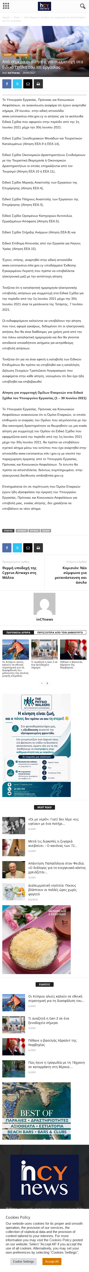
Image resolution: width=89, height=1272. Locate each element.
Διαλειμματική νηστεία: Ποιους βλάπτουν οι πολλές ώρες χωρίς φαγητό (52, 889)
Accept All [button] (52, 1261)
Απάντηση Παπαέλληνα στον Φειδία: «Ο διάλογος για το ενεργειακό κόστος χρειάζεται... (57, 867)
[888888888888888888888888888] (44, 745)
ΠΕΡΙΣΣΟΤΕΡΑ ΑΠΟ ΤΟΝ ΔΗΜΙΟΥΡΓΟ (60, 632)
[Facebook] (6, 83)
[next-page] (47, 683)
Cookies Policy (60, 1240)
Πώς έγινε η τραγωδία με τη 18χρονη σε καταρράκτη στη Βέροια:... (56, 1064)
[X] (17, 83)
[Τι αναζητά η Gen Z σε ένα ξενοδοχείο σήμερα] (44, 649)
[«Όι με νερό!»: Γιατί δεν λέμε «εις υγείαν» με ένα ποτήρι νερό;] (13, 825)
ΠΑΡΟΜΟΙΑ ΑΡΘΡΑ (18, 632)
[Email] (27, 83)
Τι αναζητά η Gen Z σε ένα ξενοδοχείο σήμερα (44, 664)
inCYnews (14, 72)
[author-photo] (44, 604)
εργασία (34, 530)
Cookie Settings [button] (23, 1261)
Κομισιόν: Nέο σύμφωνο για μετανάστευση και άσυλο (71, 575)
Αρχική (5, 17)
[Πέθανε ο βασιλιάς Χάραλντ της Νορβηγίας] (73, 649)
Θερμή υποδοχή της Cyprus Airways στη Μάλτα (19, 572)
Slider (17, 17)
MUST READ (44, 807)
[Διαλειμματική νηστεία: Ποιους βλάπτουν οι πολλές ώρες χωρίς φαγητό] (13, 891)
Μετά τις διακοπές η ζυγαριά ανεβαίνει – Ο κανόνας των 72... (52, 843)
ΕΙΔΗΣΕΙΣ (33, 899)
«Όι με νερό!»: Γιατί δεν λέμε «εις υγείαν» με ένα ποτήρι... (53, 821)
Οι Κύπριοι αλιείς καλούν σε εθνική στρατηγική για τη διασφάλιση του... (56, 998)
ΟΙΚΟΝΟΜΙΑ (21, 54)
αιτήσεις (21, 530)
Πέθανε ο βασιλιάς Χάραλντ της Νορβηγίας (71, 664)
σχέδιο (46, 530)
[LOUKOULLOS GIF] (44, 939)
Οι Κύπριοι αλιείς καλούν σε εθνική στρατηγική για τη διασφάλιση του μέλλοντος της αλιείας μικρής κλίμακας (15, 668)
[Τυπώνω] (38, 83)
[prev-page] (41, 683)
